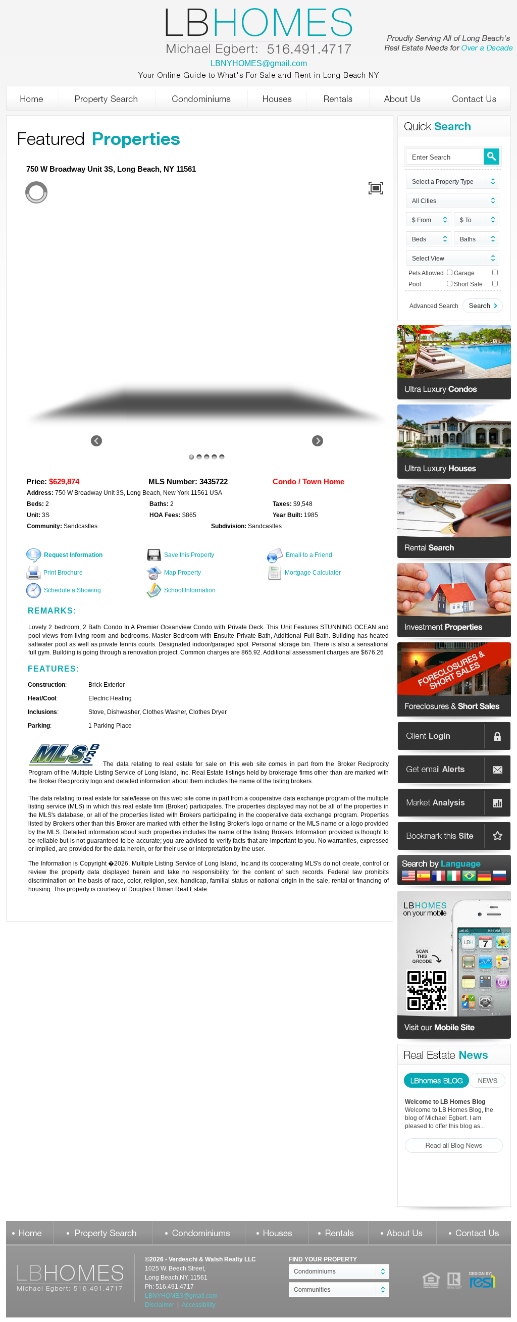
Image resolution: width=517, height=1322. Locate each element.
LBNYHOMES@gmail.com (259, 63)
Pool (414, 284)
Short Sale (468, 284)
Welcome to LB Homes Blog (445, 1101)
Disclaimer (159, 1304)
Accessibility (199, 1304)
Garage (464, 273)
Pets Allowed (426, 273)
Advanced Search (433, 306)
